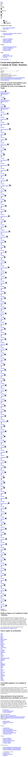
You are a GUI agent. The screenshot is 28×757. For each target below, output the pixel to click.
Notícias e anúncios (7, 49)
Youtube (18, 749)
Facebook (19, 747)
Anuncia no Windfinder (8, 48)
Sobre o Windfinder (7, 41)
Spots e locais (6, 28)
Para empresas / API (7, 42)
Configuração (7, 23)
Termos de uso (6, 54)
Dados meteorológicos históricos (9, 46)
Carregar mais (3, 610)
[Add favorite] (5, 91)
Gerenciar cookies (7, 50)
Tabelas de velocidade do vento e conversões (12, 33)
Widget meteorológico (7, 34)
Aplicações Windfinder (8, 38)
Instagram (19, 748)
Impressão (5, 57)
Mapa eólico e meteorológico (9, 27)
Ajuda (6, 21)
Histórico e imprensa (7, 40)
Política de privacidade (7, 55)
